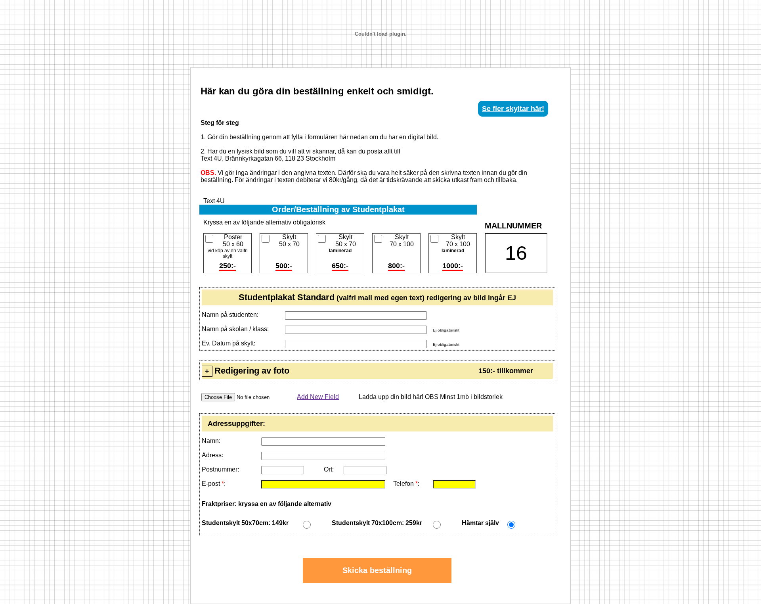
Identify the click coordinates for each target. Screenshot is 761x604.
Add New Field (318, 396)
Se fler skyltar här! (513, 109)
